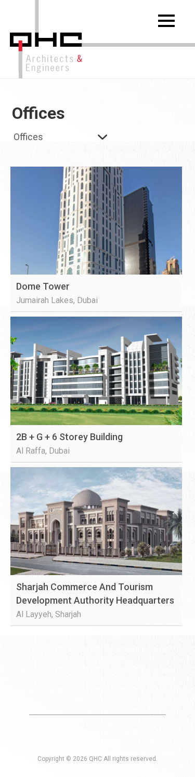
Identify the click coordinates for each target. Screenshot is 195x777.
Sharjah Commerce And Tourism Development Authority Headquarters (95, 593)
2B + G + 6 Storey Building (69, 436)
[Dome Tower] (96, 221)
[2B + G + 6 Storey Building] (96, 371)
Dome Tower (43, 286)
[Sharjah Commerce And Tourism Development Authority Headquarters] (96, 521)
